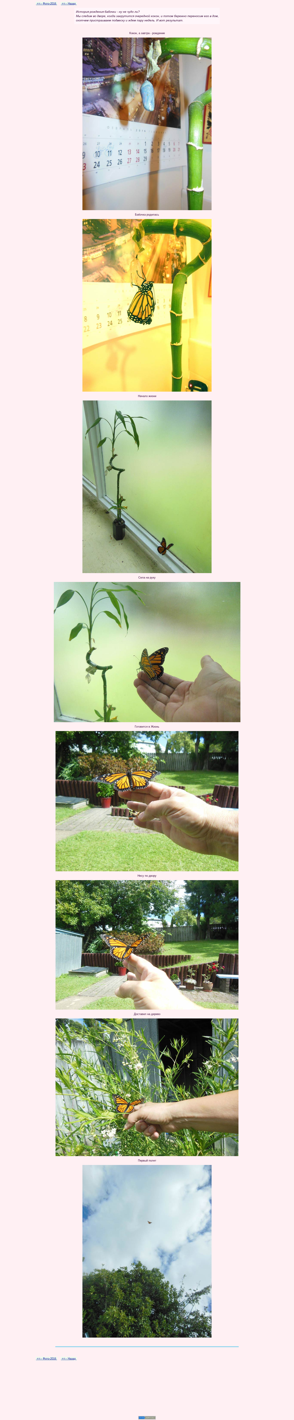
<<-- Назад (69, 3)
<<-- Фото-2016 (46, 3)
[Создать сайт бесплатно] (147, 1418)
